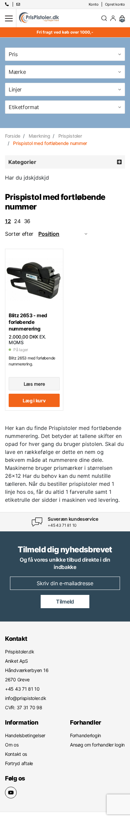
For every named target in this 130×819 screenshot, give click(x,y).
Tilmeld (65, 601)
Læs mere (34, 384)
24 (17, 221)
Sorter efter (19, 234)
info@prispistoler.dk (25, 698)
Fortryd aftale (19, 763)
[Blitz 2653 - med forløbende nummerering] (34, 279)
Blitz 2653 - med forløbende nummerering (28, 322)
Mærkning (39, 136)
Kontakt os (16, 754)
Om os (12, 745)
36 (27, 221)
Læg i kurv (34, 400)
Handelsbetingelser (25, 735)
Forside (12, 136)
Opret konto (115, 4)
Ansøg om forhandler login (97, 745)
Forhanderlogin (85, 735)
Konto (94, 4)
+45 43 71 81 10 (62, 525)
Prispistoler (70, 136)
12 (8, 221)
